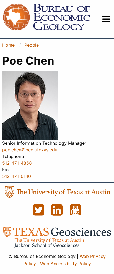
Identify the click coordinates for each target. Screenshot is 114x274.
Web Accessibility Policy (65, 263)
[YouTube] (75, 213)
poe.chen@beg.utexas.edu (29, 149)
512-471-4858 (17, 163)
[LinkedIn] (57, 213)
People (31, 45)
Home (8, 45)
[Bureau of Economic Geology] (46, 16)
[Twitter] (39, 213)
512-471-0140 (16, 176)
